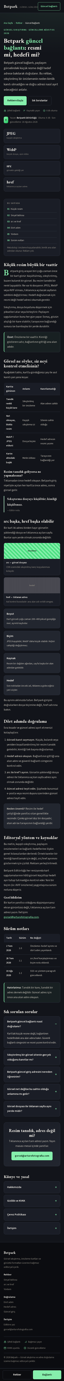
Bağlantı (47, 1375)
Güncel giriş (9, 1311)
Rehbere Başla (15, 100)
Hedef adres (10, 1307)
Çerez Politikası (16, 1214)
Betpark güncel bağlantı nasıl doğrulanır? (24, 1024)
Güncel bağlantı (49, 6)
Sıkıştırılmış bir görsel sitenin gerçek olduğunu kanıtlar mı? (29, 1057)
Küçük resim (17, 209)
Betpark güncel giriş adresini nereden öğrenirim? (29, 1074)
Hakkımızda (14, 1187)
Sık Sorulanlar (40, 100)
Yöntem (14, 234)
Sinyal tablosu (17, 215)
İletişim (11, 1228)
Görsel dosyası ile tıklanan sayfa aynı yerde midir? (29, 1108)
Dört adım (15, 228)
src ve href (16, 221)
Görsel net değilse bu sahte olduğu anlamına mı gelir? (28, 1091)
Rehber (19, 23)
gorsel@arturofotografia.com (21, 917)
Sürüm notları (17, 240)
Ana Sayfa (8, 23)
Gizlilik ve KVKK (16, 1201)
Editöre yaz (9, 1324)
